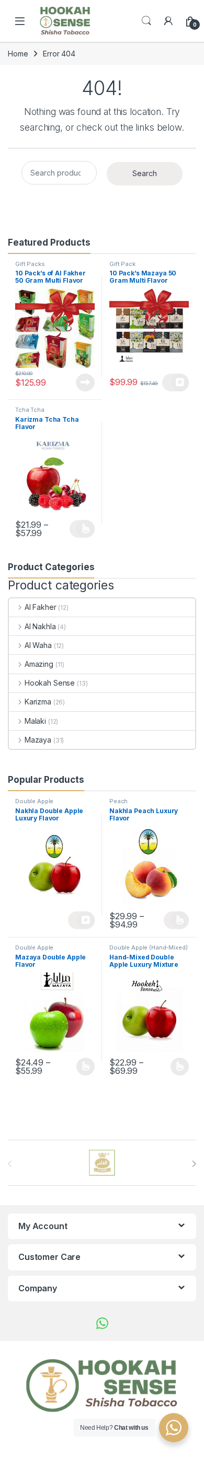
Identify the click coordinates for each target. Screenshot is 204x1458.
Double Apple (34, 801)
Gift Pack (122, 264)
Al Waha (38, 645)
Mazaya (38, 739)
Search (146, 21)
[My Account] (168, 21)
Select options (82, 529)
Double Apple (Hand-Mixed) (148, 947)
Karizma (38, 701)
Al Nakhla (40, 626)
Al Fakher (40, 607)
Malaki (35, 720)
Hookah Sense (50, 682)
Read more (85, 382)
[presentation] (193, 1163)
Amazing (39, 663)
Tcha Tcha (29, 409)
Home (18, 53)
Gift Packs (30, 264)
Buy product (175, 382)
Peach (118, 801)
